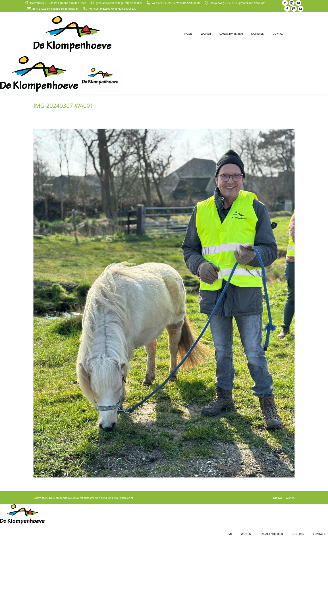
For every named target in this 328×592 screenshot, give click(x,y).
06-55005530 (191, 3)
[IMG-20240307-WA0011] (164, 303)
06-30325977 (167, 3)
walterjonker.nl (123, 498)
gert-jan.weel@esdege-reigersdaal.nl (119, 3)
